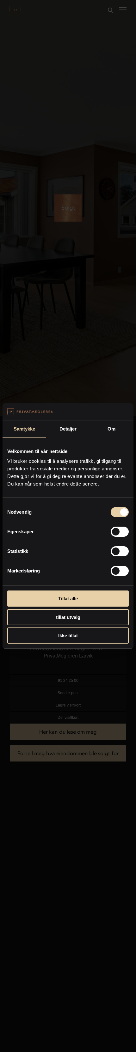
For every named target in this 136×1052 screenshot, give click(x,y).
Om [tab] (111, 428)
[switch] (120, 532)
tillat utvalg (68, 617)
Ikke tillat (68, 635)
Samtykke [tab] (24, 428)
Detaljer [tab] (68, 428)
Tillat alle (68, 598)
